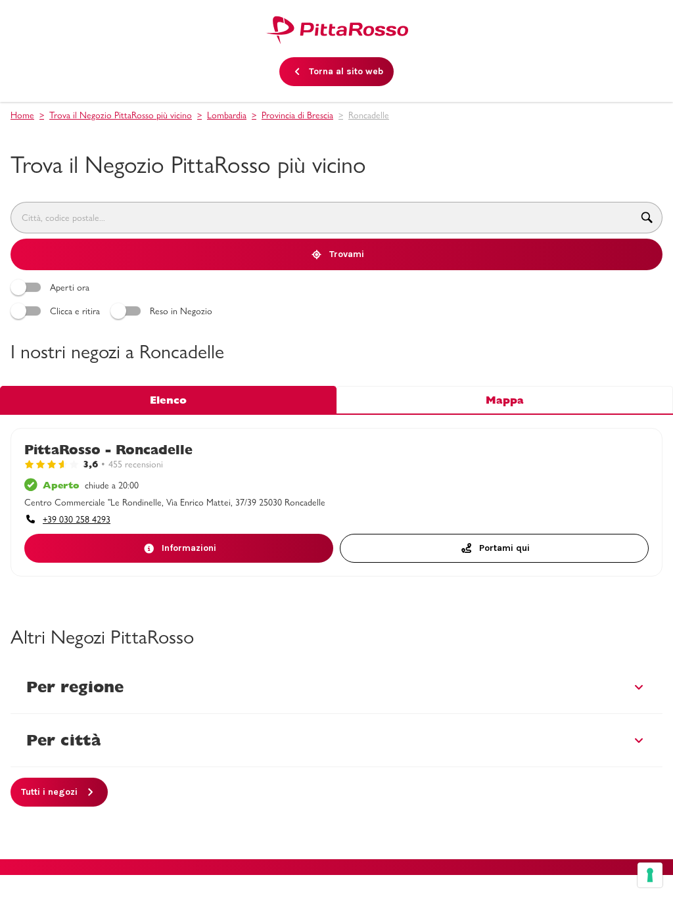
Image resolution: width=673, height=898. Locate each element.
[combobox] (321, 217)
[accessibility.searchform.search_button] (647, 217)
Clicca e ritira (75, 311)
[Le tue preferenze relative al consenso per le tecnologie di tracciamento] (650, 875)
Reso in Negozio (181, 311)
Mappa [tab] (505, 400)
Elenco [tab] (168, 400)
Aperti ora (69, 287)
